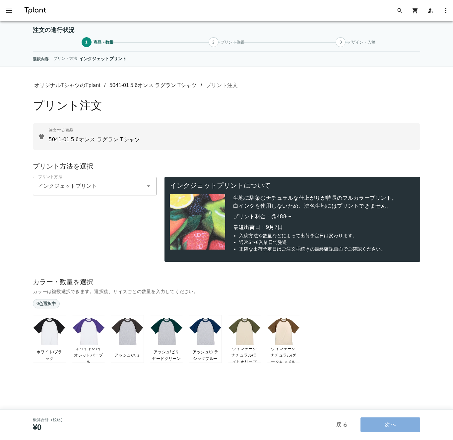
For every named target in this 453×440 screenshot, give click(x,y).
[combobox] (95, 186)
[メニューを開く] (9, 11)
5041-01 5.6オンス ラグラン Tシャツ (153, 85)
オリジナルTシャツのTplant (67, 85)
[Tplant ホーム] (35, 9)
